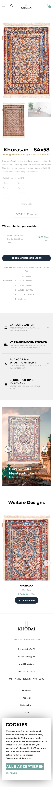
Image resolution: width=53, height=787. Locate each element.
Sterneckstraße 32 (26, 649)
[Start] (26, 625)
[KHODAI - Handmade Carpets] (26, 5)
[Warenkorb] (48, 5)
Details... (12, 242)
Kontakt (27, 697)
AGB (26, 712)
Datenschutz (26, 705)
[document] (26, 749)
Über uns (26, 690)
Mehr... (30, 758)
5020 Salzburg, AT (26, 656)
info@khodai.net (26, 664)
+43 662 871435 (27, 671)
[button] (26, 327)
